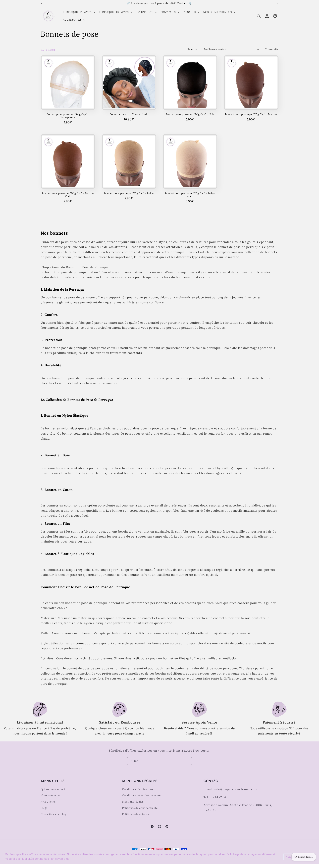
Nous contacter (50, 795)
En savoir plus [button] (60, 858)
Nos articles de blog (53, 814)
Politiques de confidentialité (140, 808)
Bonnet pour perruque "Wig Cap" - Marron (251, 114)
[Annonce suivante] (277, 3)
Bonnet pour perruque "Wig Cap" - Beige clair (190, 195)
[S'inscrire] (188, 761)
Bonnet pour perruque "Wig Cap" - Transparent (68, 116)
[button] (79, 12)
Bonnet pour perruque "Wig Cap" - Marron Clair (68, 195)
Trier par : (194, 49)
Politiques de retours (135, 814)
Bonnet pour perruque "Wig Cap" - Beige (129, 193)
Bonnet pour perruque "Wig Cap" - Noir (190, 114)
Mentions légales (133, 801)
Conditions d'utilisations (137, 789)
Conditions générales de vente (141, 795)
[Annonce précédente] (41, 3)
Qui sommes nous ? (53, 789)
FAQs (44, 808)
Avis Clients (48, 801)
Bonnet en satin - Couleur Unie (129, 114)
